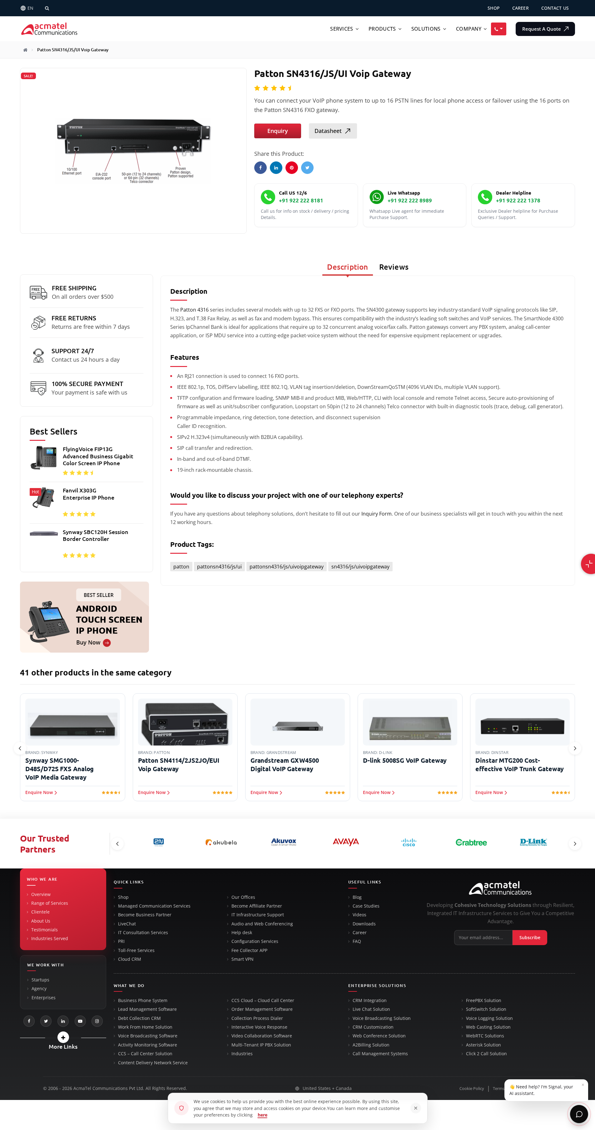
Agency (39, 988)
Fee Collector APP (249, 950)
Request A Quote (542, 29)
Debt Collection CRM (139, 1018)
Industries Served (49, 938)
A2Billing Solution (371, 1045)
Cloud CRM (129, 959)
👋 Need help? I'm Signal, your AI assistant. (546, 1089)
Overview (41, 894)
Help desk (241, 932)
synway (49, 752)
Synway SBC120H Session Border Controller (95, 535)
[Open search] (47, 8)
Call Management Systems (380, 1053)
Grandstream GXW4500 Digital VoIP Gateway (284, 764)
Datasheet (328, 131)
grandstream (281, 752)
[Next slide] (575, 748)
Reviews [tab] (394, 267)
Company (468, 28)
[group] (86, 503)
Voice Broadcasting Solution (382, 1018)
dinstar (499, 752)
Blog (357, 897)
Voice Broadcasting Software (147, 1036)
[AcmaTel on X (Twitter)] (46, 1021)
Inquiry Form (376, 513)
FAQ (357, 941)
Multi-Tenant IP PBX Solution (261, 1045)
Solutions (426, 28)
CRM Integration (370, 1000)
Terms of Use (505, 1088)
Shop (123, 897)
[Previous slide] (20, 748)
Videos (359, 915)
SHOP (494, 8)
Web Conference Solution (379, 1036)
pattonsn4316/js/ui (219, 566)
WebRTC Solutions (485, 1036)
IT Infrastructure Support (257, 915)
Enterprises (44, 997)
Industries (242, 1053)
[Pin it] (291, 167)
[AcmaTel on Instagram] (97, 1021)
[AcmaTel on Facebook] (29, 1021)
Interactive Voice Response (259, 1027)
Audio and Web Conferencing (262, 924)
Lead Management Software (147, 1009)
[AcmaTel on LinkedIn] (63, 1021)
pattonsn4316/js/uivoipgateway (287, 566)
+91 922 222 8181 (301, 200)
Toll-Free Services (136, 950)
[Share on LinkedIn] (276, 167)
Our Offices (243, 897)
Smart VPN (242, 959)
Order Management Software (262, 1009)
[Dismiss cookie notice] (415, 1108)
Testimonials (44, 930)
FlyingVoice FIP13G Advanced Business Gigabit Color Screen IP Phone (98, 456)
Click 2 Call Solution (486, 1053)
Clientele (40, 912)
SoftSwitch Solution (486, 1009)
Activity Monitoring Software (147, 1045)
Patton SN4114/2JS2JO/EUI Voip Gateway (179, 764)
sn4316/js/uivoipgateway (360, 566)
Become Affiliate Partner (256, 906)
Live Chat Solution (371, 1009)
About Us (40, 921)
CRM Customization (373, 1027)
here (262, 1115)
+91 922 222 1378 (518, 200)
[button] (63, 1037)
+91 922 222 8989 (410, 200)
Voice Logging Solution (489, 1018)
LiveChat (127, 924)
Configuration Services (254, 941)
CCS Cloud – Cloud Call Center (262, 1000)
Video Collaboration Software (261, 1036)
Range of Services (49, 903)
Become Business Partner (144, 915)
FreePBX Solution (483, 1000)
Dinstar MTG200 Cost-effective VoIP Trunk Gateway (519, 764)
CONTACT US (555, 8)
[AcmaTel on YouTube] (80, 1021)
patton (181, 566)
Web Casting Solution (488, 1027)
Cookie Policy (471, 1088)
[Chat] (579, 1114)
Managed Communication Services (154, 906)
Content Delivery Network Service (153, 1063)
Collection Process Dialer (257, 1018)
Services (341, 28)
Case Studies (366, 906)
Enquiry (277, 131)
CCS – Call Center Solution (145, 1053)
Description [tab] (347, 267)
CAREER (520, 8)
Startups (40, 980)
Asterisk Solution (483, 1045)
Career (360, 932)
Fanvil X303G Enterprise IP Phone (88, 494)
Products (382, 28)
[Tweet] (307, 167)
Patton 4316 (194, 309)
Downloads (364, 924)
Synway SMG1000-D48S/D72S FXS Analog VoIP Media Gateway (59, 769)
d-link (386, 752)
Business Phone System (142, 1000)
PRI (121, 941)
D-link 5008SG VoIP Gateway (405, 760)
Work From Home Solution (145, 1027)
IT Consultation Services (143, 932)
